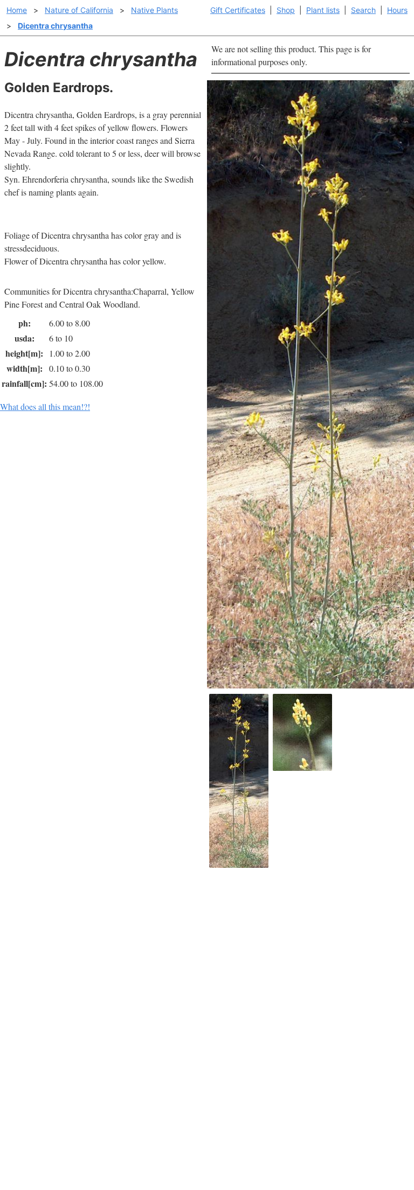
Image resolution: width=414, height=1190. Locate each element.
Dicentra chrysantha (55, 25)
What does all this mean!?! (45, 406)
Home (16, 10)
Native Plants (154, 10)
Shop (286, 10)
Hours (397, 10)
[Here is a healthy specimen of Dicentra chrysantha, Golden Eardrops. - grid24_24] (238, 781)
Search (363, 10)
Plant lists (323, 10)
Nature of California (79, 10)
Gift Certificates (237, 10)
